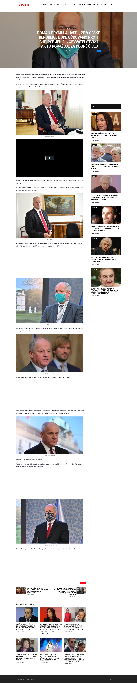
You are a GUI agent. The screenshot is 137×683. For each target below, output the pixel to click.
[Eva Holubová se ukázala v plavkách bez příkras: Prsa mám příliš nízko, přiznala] (106, 277)
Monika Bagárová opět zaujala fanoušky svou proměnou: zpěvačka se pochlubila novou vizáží (73, 627)
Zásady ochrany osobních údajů (99, 679)
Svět (89, 5)
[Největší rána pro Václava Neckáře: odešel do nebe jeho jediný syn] (106, 246)
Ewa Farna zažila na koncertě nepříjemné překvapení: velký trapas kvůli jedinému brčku (49, 657)
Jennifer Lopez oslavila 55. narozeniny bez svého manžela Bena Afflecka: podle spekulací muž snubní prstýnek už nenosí (74, 658)
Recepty (64, 5)
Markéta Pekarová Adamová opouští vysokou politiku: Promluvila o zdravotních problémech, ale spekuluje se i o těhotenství (51, 627)
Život (44, 5)
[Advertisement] (51, 263)
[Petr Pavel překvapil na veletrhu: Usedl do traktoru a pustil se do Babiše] (106, 152)
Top (50, 5)
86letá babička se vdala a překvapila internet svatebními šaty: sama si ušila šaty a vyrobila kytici (37, 591)
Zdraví (72, 5)
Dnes (111, 5)
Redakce (104, 5)
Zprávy (56, 5)
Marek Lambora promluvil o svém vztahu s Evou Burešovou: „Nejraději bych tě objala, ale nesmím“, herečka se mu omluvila (65, 592)
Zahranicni (81, 5)
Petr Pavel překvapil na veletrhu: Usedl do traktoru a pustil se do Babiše (105, 167)
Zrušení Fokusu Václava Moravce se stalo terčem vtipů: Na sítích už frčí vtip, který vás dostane (26, 627)
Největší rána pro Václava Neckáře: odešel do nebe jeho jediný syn (103, 260)
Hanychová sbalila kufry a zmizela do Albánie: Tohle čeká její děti (104, 135)
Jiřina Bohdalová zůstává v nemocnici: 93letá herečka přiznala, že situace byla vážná (26, 657)
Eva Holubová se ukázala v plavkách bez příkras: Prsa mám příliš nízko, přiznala (104, 291)
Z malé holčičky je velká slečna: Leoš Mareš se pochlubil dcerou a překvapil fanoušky (105, 229)
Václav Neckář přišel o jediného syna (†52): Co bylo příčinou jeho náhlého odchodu (104, 198)
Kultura (96, 5)
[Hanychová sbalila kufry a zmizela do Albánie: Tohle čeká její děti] (106, 121)
